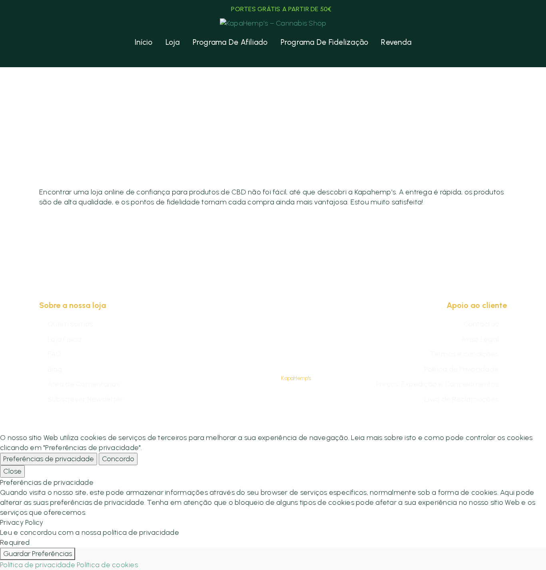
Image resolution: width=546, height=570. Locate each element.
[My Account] (46, 42)
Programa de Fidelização (325, 42)
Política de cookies (107, 564)
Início (144, 42)
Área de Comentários (84, 384)
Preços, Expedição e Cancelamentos (437, 384)
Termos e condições (464, 354)
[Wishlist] (61, 42)
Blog (55, 369)
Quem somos (70, 324)
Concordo (118, 458)
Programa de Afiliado (230, 42)
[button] (487, 42)
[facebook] (263, 353)
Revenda (396, 42)
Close (12, 471)
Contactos (481, 324)
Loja (172, 42)
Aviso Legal (479, 339)
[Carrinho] (501, 42)
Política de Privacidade (461, 369)
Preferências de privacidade (48, 458)
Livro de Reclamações (461, 399)
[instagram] (283, 353)
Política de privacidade (37, 564)
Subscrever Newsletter (85, 399)
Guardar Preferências (37, 553)
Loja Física (64, 339)
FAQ (54, 354)
